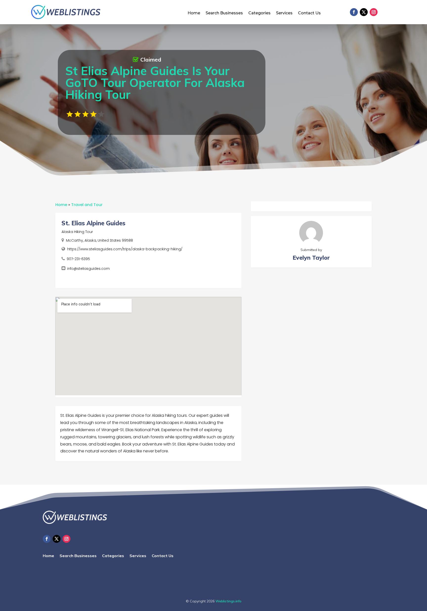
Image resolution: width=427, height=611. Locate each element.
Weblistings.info (228, 601)
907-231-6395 (78, 258)
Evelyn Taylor (311, 257)
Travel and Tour (87, 205)
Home (194, 13)
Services (284, 13)
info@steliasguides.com (88, 268)
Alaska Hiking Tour (77, 231)
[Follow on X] (364, 12)
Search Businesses (224, 13)
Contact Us (309, 13)
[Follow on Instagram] (374, 12)
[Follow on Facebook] (354, 12)
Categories (259, 13)
